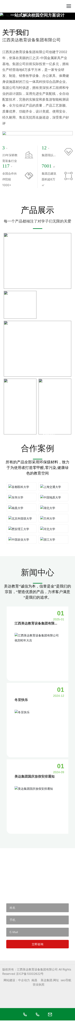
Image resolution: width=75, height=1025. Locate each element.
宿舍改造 (16, 285)
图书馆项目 (53, 315)
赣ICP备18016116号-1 (31, 978)
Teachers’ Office (17, 435)
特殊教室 (16, 315)
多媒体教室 (53, 430)
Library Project (51, 320)
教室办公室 (18, 430)
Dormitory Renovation (22, 289)
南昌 (34, 985)
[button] (36, 16)
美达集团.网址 (50, 985)
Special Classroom (18, 320)
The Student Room (20, 377)
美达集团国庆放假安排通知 (35, 781)
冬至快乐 (21, 704)
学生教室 (16, 373)
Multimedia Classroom (49, 437)
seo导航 (66, 985)
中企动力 (24, 985)
